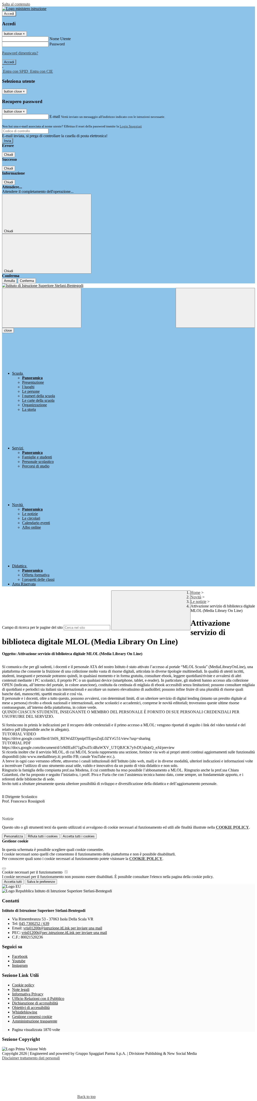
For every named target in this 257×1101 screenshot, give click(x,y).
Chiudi (8, 154)
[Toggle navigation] (41, 308)
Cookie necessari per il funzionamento (32, 872)
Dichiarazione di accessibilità (35, 1003)
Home (195, 592)
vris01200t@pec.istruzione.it (64, 932)
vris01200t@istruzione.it (62, 928)
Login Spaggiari (131, 126)
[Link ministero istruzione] (24, 9)
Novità (195, 597)
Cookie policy (23, 985)
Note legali (20, 989)
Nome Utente (60, 39)
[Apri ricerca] (215, 308)
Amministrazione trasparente (34, 1021)
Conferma (27, 281)
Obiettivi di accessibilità (31, 1007)
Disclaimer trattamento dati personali (31, 1058)
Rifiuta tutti (43, 836)
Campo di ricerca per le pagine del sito (32, 627)
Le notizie (198, 601)
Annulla (9, 281)
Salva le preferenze (41, 882)
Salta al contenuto (16, 4)
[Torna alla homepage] (128, 285)
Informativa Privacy (27, 994)
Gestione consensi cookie (32, 1016)
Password (57, 44)
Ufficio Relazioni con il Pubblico (38, 998)
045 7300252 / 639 (34, 923)
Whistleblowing (24, 1012)
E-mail (54, 116)
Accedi (9, 14)
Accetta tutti (79, 836)
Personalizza (13, 836)
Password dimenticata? (20, 53)
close (8, 330)
